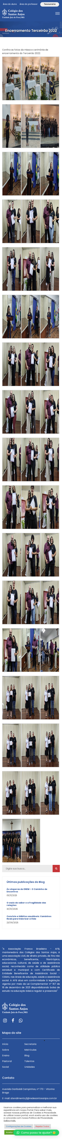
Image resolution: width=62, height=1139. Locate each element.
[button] (36, 1132)
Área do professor (28, 4)
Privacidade (53, 1040)
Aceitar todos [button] (12, 1132)
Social (5, 1067)
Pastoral (7, 1061)
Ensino (5, 1055)
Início (5, 1044)
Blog (26, 1055)
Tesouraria (50, 4)
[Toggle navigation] (57, 13)
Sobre (5, 1049)
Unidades (29, 1067)
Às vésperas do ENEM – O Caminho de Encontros (27, 890)
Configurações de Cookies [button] (18, 1126)
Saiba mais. (10, 1120)
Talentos (29, 1061)
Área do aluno (10, 4)
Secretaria (30, 1044)
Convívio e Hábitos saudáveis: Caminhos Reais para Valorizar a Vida (29, 917)
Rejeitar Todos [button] (42, 1126)
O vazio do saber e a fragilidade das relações (26, 904)
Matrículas (30, 1049)
